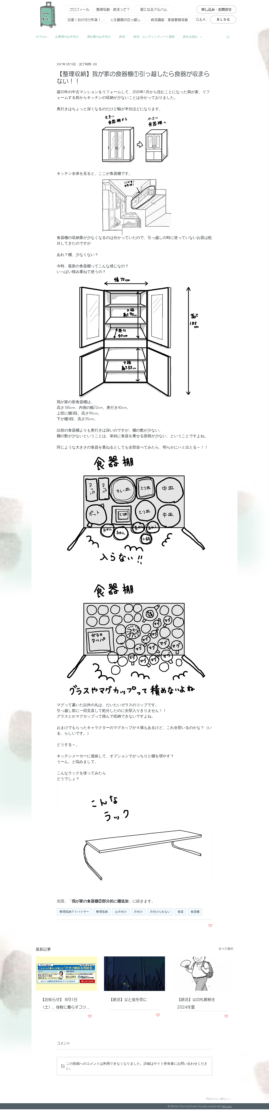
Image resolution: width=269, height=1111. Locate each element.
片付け (138, 912)
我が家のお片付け (99, 36)
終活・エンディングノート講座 (154, 36)
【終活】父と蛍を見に (128, 999)
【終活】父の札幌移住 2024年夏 (198, 1003)
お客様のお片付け (67, 36)
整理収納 (102, 912)
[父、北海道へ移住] (202, 973)
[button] (228, 36)
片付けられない (160, 912)
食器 (180, 912)
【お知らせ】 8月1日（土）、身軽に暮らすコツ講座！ (65, 1004)
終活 (122, 36)
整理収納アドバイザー (74, 912)
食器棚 (195, 912)
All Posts (41, 36)
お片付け (121, 912)
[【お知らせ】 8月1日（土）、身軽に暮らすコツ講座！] (66, 973)
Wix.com (227, 1106)
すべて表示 (226, 949)
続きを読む (190, 36)
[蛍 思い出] (134, 973)
